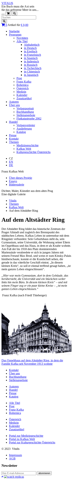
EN (11, 161)
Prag (19, 78)
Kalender (21, 95)
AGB (12, 458)
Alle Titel (22, 41)
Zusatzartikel (24, 98)
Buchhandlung (25, 111)
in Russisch (30, 64)
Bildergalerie (16, 184)
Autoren (14, 101)
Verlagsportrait (25, 108)
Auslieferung (24, 128)
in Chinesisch (32, 71)
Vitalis (12, 200)
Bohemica (22, 85)
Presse (12, 135)
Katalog (21, 132)
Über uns (14, 105)
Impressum (15, 455)
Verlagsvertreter (25, 125)
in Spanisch (31, 58)
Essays (13, 181)
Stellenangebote (25, 115)
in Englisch (30, 51)
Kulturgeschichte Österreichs (33, 152)
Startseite (14, 31)
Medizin (21, 91)
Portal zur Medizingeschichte (26, 435)
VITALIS (7, 3)
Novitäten (22, 38)
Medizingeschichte (27, 145)
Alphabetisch (31, 44)
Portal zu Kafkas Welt (22, 439)
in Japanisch (31, 74)
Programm (15, 34)
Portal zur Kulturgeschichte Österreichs (32, 442)
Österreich (22, 88)
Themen (14, 142)
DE (11, 165)
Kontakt (14, 138)
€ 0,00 (24, 24)
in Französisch (32, 54)
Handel (13, 121)
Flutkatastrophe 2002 (28, 118)
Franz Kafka (23, 81)
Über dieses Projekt (20, 177)
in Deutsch (30, 48)
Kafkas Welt (23, 148)
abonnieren (44, 473)
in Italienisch (31, 61)
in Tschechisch (32, 68)
